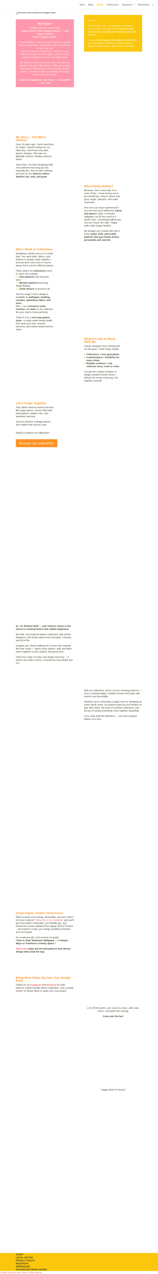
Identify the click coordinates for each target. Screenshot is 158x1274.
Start (82, 5)
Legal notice (24, 1257)
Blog (90, 5)
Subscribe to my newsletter (49, 920)
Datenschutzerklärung (31, 1269)
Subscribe (21, 948)
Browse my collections (36, 443)
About (99, 5)
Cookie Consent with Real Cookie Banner (21, 1272)
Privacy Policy (25, 1260)
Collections (112, 5)
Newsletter (144, 5)
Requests (127, 5)
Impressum (23, 1266)
